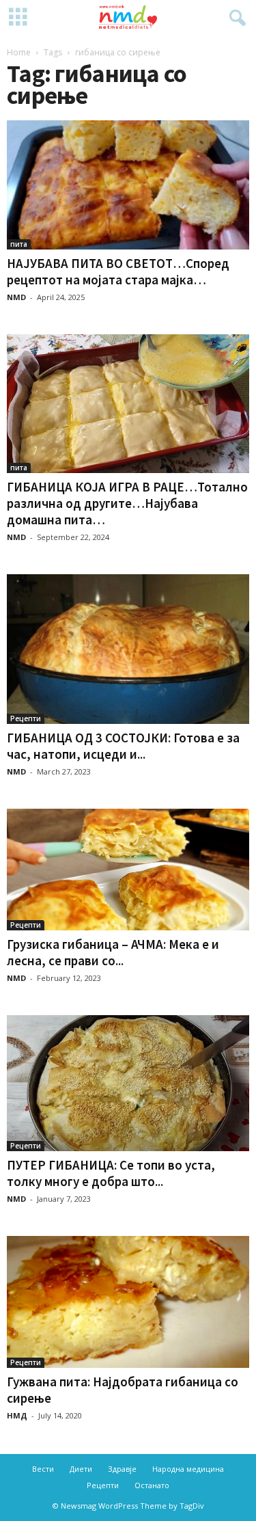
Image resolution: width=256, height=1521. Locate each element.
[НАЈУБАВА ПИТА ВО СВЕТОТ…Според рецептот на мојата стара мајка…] (128, 185)
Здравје (122, 1469)
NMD (16, 297)
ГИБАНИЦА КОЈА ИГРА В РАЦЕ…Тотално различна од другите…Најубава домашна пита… (127, 503)
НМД (17, 1415)
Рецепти (25, 718)
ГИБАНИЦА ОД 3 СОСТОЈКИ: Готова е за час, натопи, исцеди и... (123, 745)
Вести (43, 1469)
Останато (151, 1485)
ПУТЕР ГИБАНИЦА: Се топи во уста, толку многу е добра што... (111, 1173)
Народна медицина (188, 1469)
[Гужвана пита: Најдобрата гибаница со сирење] (128, 1302)
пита (18, 244)
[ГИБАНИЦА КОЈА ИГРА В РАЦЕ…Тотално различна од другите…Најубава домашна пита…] (128, 403)
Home (19, 52)
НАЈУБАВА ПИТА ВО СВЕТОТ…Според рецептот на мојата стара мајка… (118, 271)
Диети (81, 1469)
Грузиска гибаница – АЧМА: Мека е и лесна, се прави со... (113, 952)
